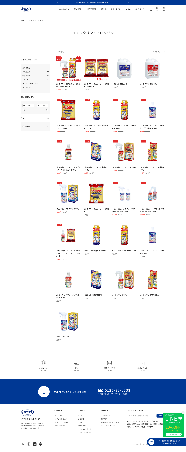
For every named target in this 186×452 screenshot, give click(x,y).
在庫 (23, 118)
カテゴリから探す (61, 419)
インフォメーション (85, 429)
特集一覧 (104, 9)
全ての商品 (59, 416)
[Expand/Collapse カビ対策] (48, 79)
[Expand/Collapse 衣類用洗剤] (48, 71)
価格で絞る (27, 97)
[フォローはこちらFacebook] (34, 444)
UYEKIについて (64, 9)
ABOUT (80, 416)
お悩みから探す (60, 426)
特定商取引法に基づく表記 (110, 422)
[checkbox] (35, 126)
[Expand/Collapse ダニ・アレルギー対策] (48, 83)
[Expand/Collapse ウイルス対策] (48, 87)
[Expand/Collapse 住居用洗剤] (48, 75)
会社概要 (81, 419)
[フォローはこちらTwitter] (23, 444)
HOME (23, 20)
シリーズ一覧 (115, 9)
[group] (43, 366)
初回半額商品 (91, 9)
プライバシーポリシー (108, 426)
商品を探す (77, 9)
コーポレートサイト (85, 432)
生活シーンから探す (61, 422)
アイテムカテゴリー (29, 59)
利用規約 (104, 419)
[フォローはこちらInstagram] (29, 444)
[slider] (24, 110)
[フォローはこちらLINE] (40, 444)
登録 (160, 416)
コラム (128, 9)
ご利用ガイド (139, 9)
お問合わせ (82, 426)
